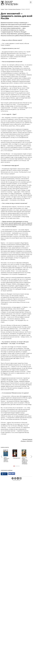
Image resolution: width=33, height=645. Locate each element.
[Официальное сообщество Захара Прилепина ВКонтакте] (18, 478)
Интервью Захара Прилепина (14, 9)
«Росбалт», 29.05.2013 (26, 441)
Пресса (6, 9)
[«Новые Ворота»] (11, 473)
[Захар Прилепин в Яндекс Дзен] (15, 478)
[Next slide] (31, 456)
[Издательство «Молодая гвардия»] (4, 473)
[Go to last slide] (1, 456)
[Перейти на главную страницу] (9, 5)
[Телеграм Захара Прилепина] (13, 478)
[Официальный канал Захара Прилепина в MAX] (20, 478)
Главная (2, 9)
